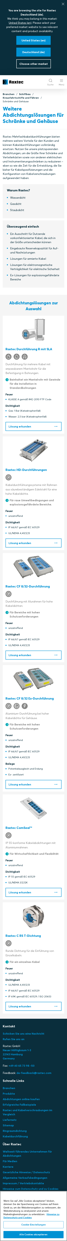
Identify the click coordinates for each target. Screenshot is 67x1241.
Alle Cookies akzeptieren (33, 1234)
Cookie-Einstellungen (33, 1224)
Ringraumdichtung (15, 1131)
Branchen (8, 94)
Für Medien (10, 1161)
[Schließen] (63, 4)
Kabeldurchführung (15, 1136)
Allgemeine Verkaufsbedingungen (25, 1177)
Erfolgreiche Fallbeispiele (19, 1104)
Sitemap (8, 1125)
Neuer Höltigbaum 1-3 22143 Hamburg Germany (17, 1054)
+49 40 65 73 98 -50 (22, 1065)
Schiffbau (25, 94)
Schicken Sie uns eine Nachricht (23, 1033)
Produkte (9, 1093)
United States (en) (20, 22)
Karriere (8, 1166)
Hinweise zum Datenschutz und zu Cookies (30, 1188)
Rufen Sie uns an (13, 1039)
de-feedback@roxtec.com (33, 1073)
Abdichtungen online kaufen (21, 1099)
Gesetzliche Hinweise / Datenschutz (26, 1172)
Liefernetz (9, 1120)
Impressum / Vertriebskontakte (23, 1183)
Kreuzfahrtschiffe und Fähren (21, 97)
